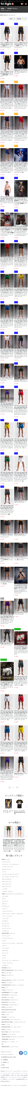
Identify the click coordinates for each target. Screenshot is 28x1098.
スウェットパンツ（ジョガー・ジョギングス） (12, 913)
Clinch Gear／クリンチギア (8, 997)
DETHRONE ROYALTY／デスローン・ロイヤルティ (13, 985)
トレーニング (5, 918)
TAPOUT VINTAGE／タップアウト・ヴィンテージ (13, 1036)
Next (26, 807)
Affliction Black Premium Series (9, 1009)
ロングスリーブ (5, 926)
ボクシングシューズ (6, 881)
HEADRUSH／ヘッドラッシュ (8, 1017)
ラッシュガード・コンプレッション (10, 876)
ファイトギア (5, 896)
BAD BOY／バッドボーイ (7, 982)
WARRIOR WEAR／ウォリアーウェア (10, 1046)
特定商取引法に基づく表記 (9, 1057)
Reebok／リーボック (6, 1029)
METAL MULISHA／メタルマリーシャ (10, 999)
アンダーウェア (5, 906)
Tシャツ (4, 898)
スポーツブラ (5, 950)
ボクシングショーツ (6, 886)
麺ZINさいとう (5, 987)
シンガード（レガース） (7, 891)
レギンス (4, 955)
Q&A (3, 1065)
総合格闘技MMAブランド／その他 (9, 992)
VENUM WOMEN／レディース (8, 933)
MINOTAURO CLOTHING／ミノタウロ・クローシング (13, 1022)
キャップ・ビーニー (6, 928)
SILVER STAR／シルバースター (9, 1002)
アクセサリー (5, 921)
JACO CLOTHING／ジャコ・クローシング (11, 1019)
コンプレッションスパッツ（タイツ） (10, 874)
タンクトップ (5, 901)
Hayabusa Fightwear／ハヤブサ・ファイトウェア (13, 980)
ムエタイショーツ (6, 869)
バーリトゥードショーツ (7, 866)
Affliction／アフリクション (8, 975)
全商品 (2, 8)
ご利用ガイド (5, 1062)
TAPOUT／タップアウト (7, 1007)
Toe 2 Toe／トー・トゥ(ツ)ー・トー (10, 1041)
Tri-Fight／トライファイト (7, 990)
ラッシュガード (5, 948)
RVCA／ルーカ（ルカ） (7, 972)
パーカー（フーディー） (7, 911)
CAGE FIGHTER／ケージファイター (9, 995)
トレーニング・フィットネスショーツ (10, 864)
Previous (2, 807)
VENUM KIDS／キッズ (6, 967)
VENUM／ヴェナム (12, 8)
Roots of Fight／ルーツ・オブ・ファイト (11, 1031)
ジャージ (4, 871)
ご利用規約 (5, 1059)
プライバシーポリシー (8, 1054)
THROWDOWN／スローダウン (8, 1039)
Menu (26, 3)
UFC (2, 1044)
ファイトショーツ (5, 10)
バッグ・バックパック (7, 916)
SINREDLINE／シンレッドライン (9, 1034)
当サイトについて (6, 1052)
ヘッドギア (4, 889)
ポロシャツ (4, 903)
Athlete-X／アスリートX (7, 1012)
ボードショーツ (5, 923)
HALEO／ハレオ (5, 1014)
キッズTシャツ (5, 930)
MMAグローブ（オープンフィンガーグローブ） (13, 893)
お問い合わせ (5, 1067)
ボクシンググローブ (6, 879)
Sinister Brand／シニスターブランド (10, 1004)
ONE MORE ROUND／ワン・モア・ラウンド (11, 1027)
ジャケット (4, 908)
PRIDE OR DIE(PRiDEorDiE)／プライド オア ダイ (12, 970)
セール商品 (13, 822)
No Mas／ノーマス (6, 1024)
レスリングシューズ (6, 884)
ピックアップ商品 (13, 795)
